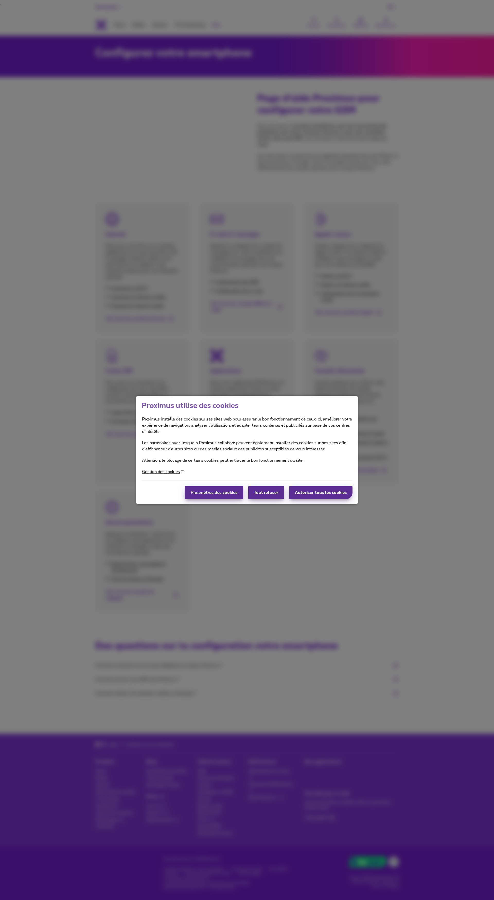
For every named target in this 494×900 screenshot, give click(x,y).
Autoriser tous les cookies (321, 493)
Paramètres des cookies (214, 493)
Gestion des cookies (161, 472)
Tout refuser (266, 493)
